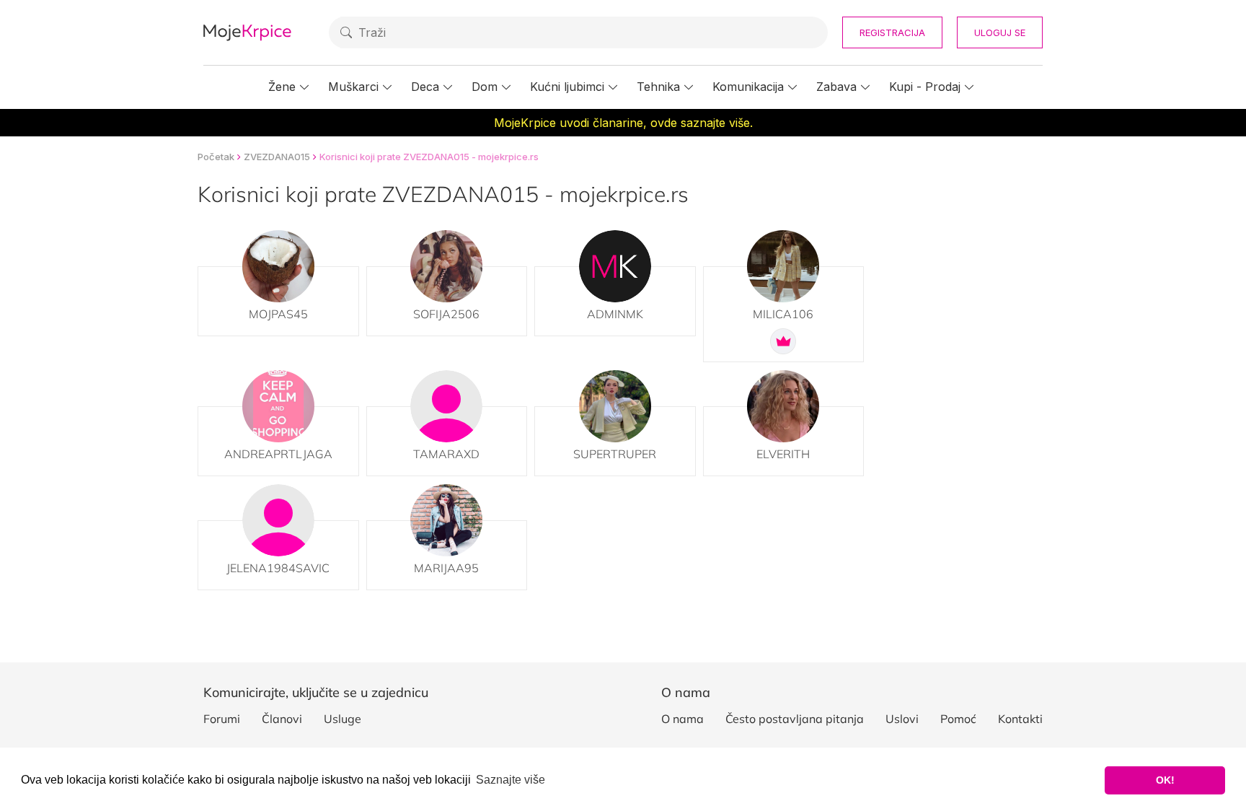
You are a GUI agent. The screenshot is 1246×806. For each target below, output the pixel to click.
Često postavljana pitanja (794, 718)
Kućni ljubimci (567, 86)
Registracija (892, 32)
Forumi (221, 718)
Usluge (342, 718)
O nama (682, 718)
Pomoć (958, 718)
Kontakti (1020, 718)
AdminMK (615, 314)
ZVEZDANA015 (277, 156)
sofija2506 (446, 314)
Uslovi (902, 718)
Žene (282, 86)
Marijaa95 (446, 568)
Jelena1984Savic (278, 568)
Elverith (783, 454)
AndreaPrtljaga (278, 454)
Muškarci (353, 86)
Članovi (282, 718)
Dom (485, 86)
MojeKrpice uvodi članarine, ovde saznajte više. (623, 122)
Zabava (836, 86)
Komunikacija (748, 86)
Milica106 (783, 314)
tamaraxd (446, 454)
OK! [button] (1165, 780)
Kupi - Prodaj (924, 86)
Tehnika (658, 86)
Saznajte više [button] (510, 780)
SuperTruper (614, 454)
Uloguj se (999, 32)
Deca (425, 86)
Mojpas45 (278, 314)
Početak (216, 156)
